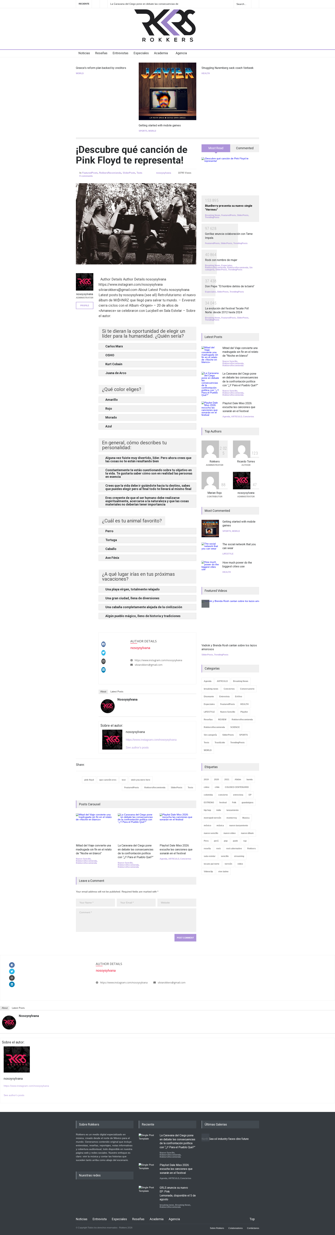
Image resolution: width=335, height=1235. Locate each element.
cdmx (206, 787)
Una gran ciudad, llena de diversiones (132, 598)
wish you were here (140, 780)
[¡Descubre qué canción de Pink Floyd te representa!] (136, 223)
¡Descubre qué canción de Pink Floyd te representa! (131, 155)
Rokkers (215, 461)
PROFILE (84, 305)
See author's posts (137, 747)
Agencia (181, 53)
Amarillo (111, 399)
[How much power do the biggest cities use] (210, 569)
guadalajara (247, 802)
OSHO (109, 355)
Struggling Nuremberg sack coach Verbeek (228, 68)
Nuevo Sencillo (83, 859)
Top (252, 1219)
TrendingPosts (212, 217)
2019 (206, 779)
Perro (109, 531)
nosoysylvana (163, 173)
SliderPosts (129, 173)
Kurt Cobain (113, 364)
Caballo (110, 548)
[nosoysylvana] (108, 706)
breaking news (211, 689)
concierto (223, 795)
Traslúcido (220, 742)
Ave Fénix (112, 557)
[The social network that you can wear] (210, 549)
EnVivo (238, 696)
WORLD (80, 73)
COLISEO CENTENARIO (237, 787)
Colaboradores (235, 1228)
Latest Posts (116, 691)
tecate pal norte (211, 864)
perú (216, 841)
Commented (245, 148)
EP (250, 795)
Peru (206, 841)
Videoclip (208, 871)
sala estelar (209, 856)
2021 (226, 779)
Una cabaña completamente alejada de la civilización (143, 607)
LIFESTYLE (227, 554)
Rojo (108, 408)
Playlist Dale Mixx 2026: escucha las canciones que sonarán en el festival (143, 4)
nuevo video (230, 833)
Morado (111, 417)
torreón (228, 864)
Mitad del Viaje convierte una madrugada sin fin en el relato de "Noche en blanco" (94, 849)
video (240, 864)
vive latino (223, 871)
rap (245, 841)
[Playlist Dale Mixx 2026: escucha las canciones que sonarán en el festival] (178, 826)
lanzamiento (232, 810)
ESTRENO (209, 802)
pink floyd (89, 780)
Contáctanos (253, 1228)
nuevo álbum (247, 833)
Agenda (163, 859)
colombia (208, 795)
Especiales (141, 53)
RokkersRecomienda (110, 173)
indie (218, 810)
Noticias (84, 53)
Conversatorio (247, 689)
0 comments (86, 176)
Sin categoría (210, 735)
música (220, 825)
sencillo (225, 856)
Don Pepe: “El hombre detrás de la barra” (229, 286)
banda (250, 779)
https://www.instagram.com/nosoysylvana (158, 660)
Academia (161, 53)
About (103, 691)
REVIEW (222, 719)
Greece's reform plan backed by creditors (101, 68)
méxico (207, 825)
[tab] (216, 149)
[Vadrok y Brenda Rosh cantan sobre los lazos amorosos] (234, 620)
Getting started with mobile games (160, 125)
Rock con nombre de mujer (221, 260)
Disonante (209, 696)
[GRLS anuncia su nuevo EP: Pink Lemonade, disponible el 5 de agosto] (147, 1194)
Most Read (216, 148)
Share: (80, 764)
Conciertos (185, 859)
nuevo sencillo (211, 833)
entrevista (238, 795)
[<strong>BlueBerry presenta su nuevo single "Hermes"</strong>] (230, 176)
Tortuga (111, 540)
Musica (246, 818)
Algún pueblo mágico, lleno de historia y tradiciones (142, 616)
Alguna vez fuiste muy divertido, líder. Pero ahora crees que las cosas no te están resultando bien (148, 459)
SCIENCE (235, 727)
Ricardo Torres (246, 461)
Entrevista (224, 696)
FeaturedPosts (90, 173)
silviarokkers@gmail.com (148, 664)
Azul (108, 426)
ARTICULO (173, 859)
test (124, 780)
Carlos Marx (114, 346)
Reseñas (101, 53)
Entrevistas (120, 53)
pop (226, 841)
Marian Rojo (214, 493)
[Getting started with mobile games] (167, 91)
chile (217, 787)
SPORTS (143, 131)
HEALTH (206, 73)
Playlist (244, 712)
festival (223, 802)
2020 (216, 779)
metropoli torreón (212, 818)
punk (235, 841)
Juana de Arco (115, 373)
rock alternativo (234, 848)
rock (218, 848)
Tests (139, 173)
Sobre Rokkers (217, 1228)
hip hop (207, 810)
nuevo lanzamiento (238, 825)
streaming (239, 856)
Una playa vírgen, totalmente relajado (132, 589)
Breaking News (212, 215)
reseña (207, 848)
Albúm (238, 779)
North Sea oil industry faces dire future (225, 1139)
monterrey (231, 818)
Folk (234, 802)
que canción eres (107, 780)
